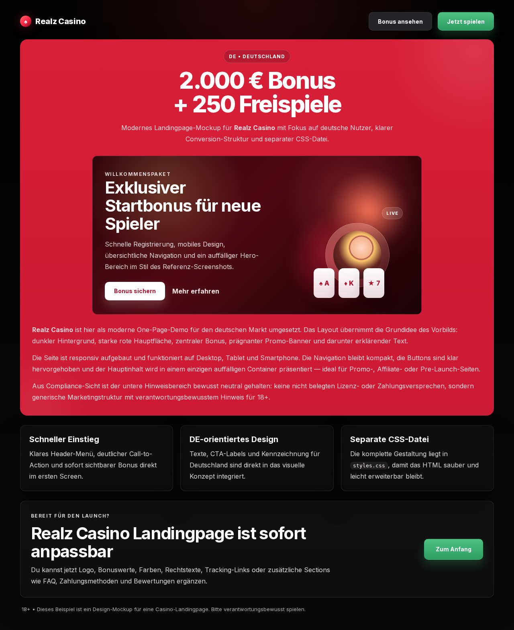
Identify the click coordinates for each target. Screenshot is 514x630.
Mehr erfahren (195, 291)
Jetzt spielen (466, 21)
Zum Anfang (453, 549)
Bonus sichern (135, 290)
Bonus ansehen (400, 21)
